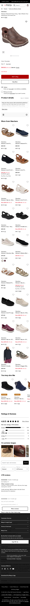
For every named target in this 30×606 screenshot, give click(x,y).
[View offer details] (15, 114)
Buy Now (15, 81)
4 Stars (3, 430)
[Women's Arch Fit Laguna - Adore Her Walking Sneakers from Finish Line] (8, 302)
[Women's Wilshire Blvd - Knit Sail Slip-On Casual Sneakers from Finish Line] (22, 242)
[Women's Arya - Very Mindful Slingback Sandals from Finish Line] (8, 215)
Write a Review (25, 421)
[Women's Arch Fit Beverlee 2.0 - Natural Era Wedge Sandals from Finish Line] (22, 159)
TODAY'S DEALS (5, 1)
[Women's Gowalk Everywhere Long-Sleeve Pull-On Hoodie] (8, 355)
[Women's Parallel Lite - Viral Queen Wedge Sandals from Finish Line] (22, 215)
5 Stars (3, 427)
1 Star (3, 438)
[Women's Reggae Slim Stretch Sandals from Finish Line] (22, 355)
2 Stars (3, 436)
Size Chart (8, 64)
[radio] (2, 261)
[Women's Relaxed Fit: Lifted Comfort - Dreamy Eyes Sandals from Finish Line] (8, 272)
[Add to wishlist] (26, 22)
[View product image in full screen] (3, 52)
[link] (8, 145)
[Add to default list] (13, 125)
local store (12, 93)
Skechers (4, 11)
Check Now (18, 558)
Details (17, 67)
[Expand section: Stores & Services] (15, 526)
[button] (15, 39)
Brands (5, 8)
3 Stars (3, 433)
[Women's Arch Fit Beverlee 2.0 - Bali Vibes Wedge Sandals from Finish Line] (8, 132)
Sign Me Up (15, 541)
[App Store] (5, 578)
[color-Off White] (2, 261)
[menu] (2, 5)
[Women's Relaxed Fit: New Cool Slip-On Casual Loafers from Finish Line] (22, 132)
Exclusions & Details (11, 558)
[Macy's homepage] (1, 8)
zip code (11, 88)
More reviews (15, 508)
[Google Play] (17, 578)
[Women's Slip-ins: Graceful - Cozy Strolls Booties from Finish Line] (20, 386)
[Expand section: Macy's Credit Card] (15, 522)
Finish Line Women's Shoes (15, 8)
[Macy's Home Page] (8, 5)
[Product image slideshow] (15, 39)
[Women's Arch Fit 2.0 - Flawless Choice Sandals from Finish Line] (8, 159)
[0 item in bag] (28, 5)
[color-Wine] (5, 261)
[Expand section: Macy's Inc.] (15, 531)
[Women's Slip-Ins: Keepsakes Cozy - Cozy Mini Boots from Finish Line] (7, 386)
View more (4, 109)
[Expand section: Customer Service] (15, 518)
